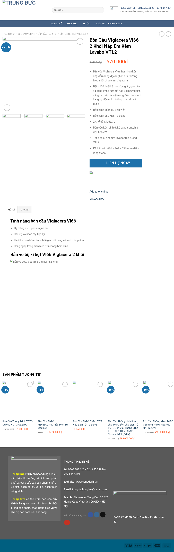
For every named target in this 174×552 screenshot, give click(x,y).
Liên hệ (100, 23)
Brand (25, 209)
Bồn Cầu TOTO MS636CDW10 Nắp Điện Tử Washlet (53, 424)
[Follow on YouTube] (67, 522)
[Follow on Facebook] (90, 514)
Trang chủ (55, 23)
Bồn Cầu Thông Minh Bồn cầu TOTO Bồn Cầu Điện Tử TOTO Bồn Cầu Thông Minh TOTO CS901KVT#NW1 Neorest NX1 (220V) (123, 428)
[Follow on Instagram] (96, 514)
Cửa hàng (71, 23)
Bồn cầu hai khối (47, 34)
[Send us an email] (103, 514)
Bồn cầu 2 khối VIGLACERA (74, 34)
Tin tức (85, 23)
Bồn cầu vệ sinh (26, 34)
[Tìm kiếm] (101, 10)
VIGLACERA (97, 198)
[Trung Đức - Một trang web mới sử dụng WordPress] (25, 10)
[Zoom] (7, 107)
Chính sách (115, 23)
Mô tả (11, 209)
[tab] (11, 209)
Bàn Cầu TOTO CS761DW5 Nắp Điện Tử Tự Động (87, 423)
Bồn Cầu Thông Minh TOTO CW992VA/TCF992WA (18, 423)
